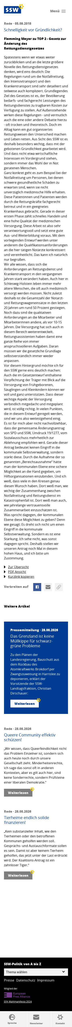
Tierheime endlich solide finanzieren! (26, 820)
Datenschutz (25, 980)
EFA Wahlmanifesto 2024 (18, 1001)
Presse (9, 980)
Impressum (45, 980)
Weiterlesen (24, 703)
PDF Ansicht (17, 572)
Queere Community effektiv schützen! (29, 737)
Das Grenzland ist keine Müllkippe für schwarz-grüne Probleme (32, 641)
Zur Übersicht (18, 567)
